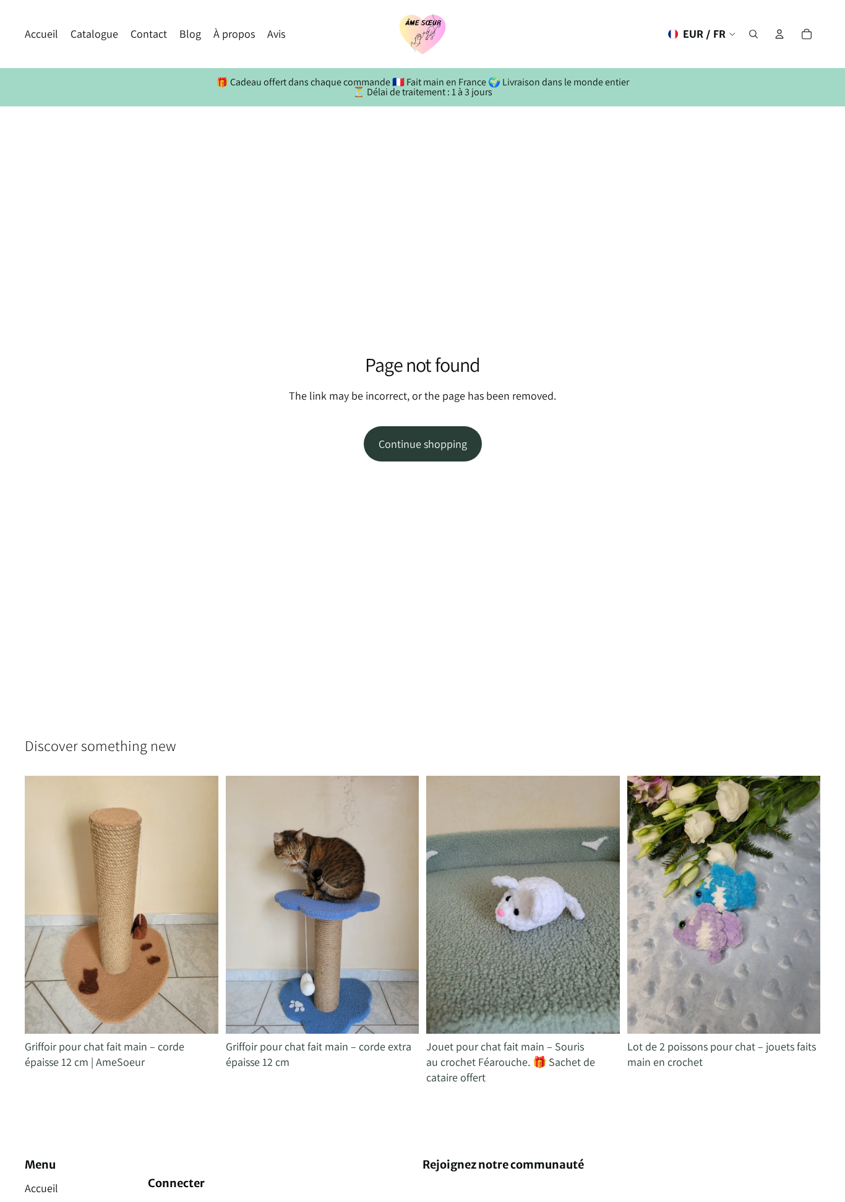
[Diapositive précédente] (43, 905)
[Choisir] (601, 1014)
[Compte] (779, 34)
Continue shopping (423, 444)
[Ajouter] (199, 1014)
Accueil (41, 1188)
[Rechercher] (753, 34)
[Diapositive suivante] (199, 905)
